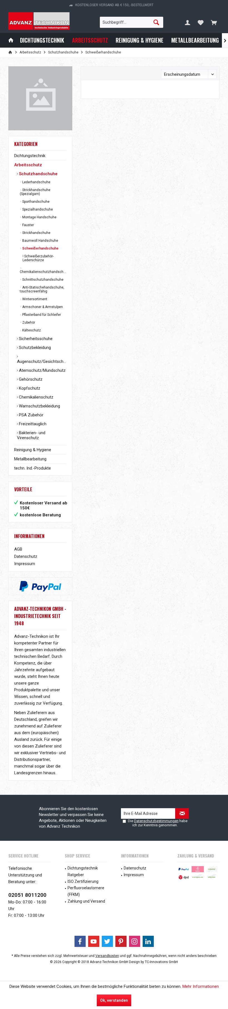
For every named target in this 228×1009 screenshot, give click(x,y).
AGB (18, 549)
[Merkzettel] (201, 22)
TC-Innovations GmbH (161, 962)
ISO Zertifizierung (83, 881)
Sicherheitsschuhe (35, 338)
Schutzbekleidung (34, 347)
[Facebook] (80, 941)
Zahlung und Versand (86, 901)
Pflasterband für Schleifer (41, 315)
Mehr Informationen (200, 986)
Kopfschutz (29, 388)
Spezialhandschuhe (37, 209)
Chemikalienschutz (35, 397)
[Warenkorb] (214, 22)
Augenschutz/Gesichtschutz (41, 361)
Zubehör (28, 322)
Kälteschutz (31, 330)
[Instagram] (134, 941)
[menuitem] (214, 22)
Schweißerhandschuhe (39, 248)
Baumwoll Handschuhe (39, 241)
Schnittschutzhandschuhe (42, 280)
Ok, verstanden (114, 1000)
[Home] (11, 40)
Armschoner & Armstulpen (42, 307)
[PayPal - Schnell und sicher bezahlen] (40, 586)
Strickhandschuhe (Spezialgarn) (35, 192)
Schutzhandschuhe (38, 173)
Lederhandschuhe (35, 182)
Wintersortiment (34, 299)
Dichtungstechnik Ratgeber (83, 871)
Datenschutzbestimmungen (156, 821)
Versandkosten (107, 956)
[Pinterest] (121, 941)
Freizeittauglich (32, 423)
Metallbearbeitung (30, 458)
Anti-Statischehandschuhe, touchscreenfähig (42, 289)
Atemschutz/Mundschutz (42, 370)
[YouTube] (93, 941)
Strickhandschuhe (35, 233)
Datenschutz (25, 556)
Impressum (24, 563)
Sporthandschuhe (35, 202)
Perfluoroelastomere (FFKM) (86, 891)
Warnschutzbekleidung (39, 406)
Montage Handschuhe (38, 217)
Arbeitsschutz (28, 164)
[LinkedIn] (148, 941)
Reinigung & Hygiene (32, 449)
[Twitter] (107, 941)
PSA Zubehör (30, 414)
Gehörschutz (30, 379)
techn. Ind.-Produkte (32, 468)
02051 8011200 (27, 895)
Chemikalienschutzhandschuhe (43, 272)
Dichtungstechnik (29, 155)
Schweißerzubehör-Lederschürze (38, 258)
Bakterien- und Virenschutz (31, 435)
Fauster (27, 225)
